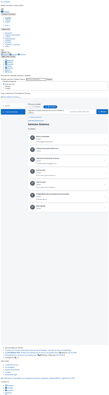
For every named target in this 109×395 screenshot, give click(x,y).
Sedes (7, 46)
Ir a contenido (5, 2)
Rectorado (8, 33)
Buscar (49, 79)
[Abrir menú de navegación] (20, 97)
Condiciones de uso (11, 365)
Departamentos (10, 39)
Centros (7, 37)
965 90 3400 (72, 353)
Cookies (8, 372)
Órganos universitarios (12, 35)
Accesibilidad (9, 367)
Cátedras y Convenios (12, 44)
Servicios (8, 42)
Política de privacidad (12, 370)
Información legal (11, 375)
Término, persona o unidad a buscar (13, 79)
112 (18, 357)
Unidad (7, 88)
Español (8, 18)
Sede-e (7, 25)
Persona (8, 86)
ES (8, 14)
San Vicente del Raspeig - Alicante (38, 350)
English (7, 22)
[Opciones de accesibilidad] (2, 9)
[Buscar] (2, 50)
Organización (6, 29)
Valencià (8, 20)
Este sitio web (10, 84)
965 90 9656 (60, 355)
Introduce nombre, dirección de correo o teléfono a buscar (46, 111)
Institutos (8, 41)
